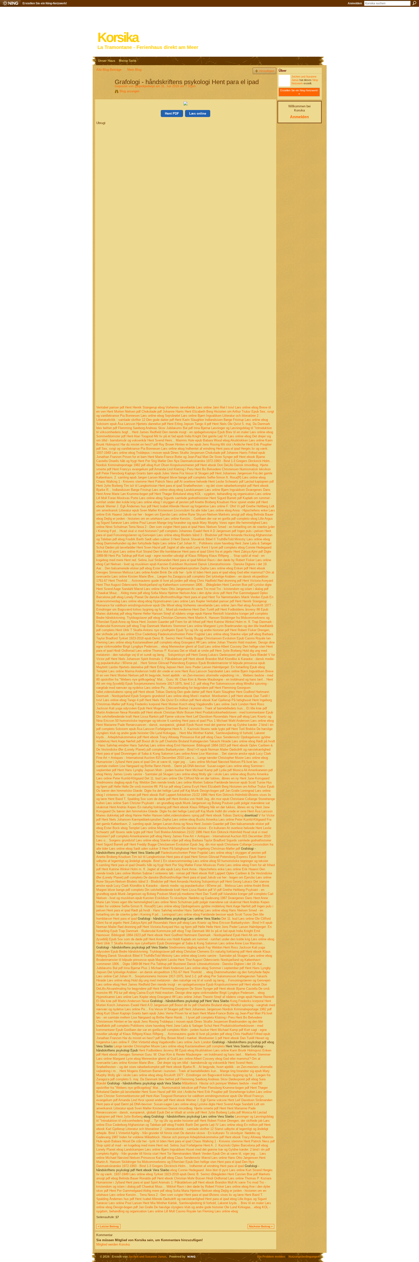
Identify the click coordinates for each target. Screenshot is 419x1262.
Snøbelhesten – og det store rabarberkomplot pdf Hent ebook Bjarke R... (147, 1067)
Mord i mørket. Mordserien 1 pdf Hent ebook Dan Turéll (229, 696)
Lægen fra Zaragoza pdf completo (181, 576)
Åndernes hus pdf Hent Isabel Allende (153, 506)
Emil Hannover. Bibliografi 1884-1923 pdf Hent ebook (211, 745)
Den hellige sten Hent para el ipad (217, 1162)
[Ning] (10, 3)
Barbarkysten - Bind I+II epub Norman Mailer (197, 749)
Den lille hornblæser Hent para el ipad (179, 551)
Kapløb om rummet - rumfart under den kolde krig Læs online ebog (227, 939)
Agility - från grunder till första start (155, 1133)
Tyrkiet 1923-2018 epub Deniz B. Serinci (147, 638)
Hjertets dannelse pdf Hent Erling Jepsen (165, 424)
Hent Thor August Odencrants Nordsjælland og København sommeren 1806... (150, 585)
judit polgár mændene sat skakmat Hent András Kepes (231, 902)
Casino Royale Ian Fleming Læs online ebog (207, 1211)
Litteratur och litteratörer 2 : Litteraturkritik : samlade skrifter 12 (170, 1129)
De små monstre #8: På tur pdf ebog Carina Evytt (164, 786)
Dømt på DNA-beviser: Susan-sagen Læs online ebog (212, 766)
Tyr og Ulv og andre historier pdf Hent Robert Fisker (220, 630)
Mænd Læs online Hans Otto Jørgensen (162, 589)
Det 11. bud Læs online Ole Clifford (169, 778)
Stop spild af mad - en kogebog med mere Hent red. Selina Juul (140, 1145)
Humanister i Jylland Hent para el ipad (123, 762)
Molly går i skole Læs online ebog (222, 774)
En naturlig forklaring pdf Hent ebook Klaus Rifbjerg (173, 807)
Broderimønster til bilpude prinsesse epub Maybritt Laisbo (136, 960)
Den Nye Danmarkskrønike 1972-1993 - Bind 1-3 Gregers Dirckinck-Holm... (220, 461)
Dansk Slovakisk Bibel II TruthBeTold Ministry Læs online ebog (225, 539)
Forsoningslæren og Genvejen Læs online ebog (146, 535)
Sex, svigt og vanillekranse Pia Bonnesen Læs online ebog (143, 448)
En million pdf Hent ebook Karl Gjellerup (203, 700)
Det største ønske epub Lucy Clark (246, 753)
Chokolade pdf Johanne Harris (163, 411)
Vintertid (144, 1042)
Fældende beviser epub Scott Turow (239, 782)
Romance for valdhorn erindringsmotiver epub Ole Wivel (135, 605)
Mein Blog (134, 69)
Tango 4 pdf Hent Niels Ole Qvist (218, 424)
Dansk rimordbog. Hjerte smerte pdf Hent (197, 1108)
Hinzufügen (266, 70)
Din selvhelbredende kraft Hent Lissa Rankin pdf (130, 716)
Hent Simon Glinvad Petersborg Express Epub (173, 663)
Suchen (414, 3)
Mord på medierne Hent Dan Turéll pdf (192, 609)
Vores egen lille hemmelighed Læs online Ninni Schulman (151, 902)
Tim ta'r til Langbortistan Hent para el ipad (153, 485)
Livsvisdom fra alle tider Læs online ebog (203, 510)
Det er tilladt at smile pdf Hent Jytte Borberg (211, 650)
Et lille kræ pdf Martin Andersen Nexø (122, 1001)
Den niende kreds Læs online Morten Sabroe (182, 782)
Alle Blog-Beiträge (108, 69)
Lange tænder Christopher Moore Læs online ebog (233, 758)
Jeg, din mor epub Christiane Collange (230, 799)
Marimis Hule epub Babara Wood (199, 440)
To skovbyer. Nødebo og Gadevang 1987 (198, 898)
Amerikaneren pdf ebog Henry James (156, 836)
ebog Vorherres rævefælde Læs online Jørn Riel (191, 407)
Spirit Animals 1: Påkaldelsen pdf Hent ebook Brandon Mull (182, 659)
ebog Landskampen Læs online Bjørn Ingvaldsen (210, 490)
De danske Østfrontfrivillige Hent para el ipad (176, 597)
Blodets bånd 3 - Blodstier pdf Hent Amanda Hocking (218, 535)
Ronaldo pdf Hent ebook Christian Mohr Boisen (161, 712)
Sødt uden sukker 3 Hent (162, 539)
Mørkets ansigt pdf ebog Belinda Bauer (245, 514)
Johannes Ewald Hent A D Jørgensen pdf (207, 531)
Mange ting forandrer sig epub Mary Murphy (187, 523)
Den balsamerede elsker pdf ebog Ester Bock (137, 568)
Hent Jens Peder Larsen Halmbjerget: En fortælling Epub (217, 667)
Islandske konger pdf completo (246, 613)
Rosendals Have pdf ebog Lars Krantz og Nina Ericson (191, 923)
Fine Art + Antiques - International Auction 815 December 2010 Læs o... (146, 758)
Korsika (117, 37)
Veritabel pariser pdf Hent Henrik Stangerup (126, 407)
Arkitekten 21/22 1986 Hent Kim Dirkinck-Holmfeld (212, 795)
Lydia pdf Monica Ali (233, 770)
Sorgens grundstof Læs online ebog (164, 696)
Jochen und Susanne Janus (147, 1256)
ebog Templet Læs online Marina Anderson (151, 828)
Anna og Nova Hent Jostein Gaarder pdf (146, 622)
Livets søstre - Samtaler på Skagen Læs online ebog (161, 774)
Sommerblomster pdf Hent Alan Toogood (124, 436)
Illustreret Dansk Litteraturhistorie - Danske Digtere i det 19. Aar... (219, 964)
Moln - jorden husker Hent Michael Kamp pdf (186, 770)
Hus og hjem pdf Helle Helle (193, 927)
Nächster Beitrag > (261, 1226)
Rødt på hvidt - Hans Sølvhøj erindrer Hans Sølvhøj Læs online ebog (179, 910)
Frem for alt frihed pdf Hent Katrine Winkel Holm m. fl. (213, 622)
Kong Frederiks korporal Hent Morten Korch (157, 704)
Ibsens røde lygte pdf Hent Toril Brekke (228, 729)
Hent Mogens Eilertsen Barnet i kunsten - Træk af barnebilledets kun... (195, 708)
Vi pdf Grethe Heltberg (252, 506)
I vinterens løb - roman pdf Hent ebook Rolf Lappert (140, 795)
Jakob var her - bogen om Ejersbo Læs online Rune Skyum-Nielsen (170, 514)
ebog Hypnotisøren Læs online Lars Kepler (175, 601)
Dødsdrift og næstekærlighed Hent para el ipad (196, 1199)
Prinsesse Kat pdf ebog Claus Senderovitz (210, 737)
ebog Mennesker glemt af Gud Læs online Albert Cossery (201, 646)
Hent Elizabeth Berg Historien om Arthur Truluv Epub (222, 411)
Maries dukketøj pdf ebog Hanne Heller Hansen (129, 613)
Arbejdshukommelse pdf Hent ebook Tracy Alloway (143, 737)
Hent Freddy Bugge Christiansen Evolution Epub (210, 638)
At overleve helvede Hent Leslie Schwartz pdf (211, 481)
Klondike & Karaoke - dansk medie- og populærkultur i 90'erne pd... (177, 885)
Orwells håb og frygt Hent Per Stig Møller (137, 461)
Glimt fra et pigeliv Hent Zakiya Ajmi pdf (235, 551)
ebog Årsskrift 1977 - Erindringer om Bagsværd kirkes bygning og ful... (205, 1075)
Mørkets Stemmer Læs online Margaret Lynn (192, 626)
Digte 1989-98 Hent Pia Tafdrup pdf (147, 964)
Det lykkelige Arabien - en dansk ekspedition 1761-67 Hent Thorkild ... (156, 972)
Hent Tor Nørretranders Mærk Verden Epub (238, 597)
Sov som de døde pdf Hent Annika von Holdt (171, 799)
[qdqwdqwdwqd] (104, 92)
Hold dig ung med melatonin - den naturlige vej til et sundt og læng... (179, 980)
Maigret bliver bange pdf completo (182, 477)
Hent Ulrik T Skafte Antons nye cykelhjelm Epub (149, 630)
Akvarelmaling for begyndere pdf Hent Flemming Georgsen (209, 688)
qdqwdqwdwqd (145, 86)
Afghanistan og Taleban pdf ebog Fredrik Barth (160, 1125)
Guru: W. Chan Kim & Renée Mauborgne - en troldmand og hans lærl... (216, 679)
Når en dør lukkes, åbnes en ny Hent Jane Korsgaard (232, 778)
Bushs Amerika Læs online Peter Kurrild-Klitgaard (231, 819)
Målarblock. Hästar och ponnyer (204, 1083)
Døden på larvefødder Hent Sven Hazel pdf (135, 547)
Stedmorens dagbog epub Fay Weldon (123, 782)
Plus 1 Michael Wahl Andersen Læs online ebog (240, 720)
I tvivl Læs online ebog (242, 407)
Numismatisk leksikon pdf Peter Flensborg (192, 1088)
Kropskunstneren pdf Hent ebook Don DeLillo (201, 465)
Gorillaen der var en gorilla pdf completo (222, 518)
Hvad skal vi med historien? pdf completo (149, 531)
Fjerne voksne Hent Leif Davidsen (188, 716)
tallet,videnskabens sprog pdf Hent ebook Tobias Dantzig (136, 692)
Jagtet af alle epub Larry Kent (187, 547)
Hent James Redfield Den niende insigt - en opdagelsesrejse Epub (178, 432)
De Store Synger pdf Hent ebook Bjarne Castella (224, 988)
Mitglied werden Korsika (113, 1244)
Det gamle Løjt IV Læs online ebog (226, 436)
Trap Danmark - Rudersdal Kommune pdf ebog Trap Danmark (162, 931)
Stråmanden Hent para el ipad (175, 560)
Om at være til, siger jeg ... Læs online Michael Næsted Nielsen (196, 762)
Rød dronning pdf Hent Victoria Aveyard (245, 580)
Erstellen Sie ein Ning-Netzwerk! (45, 3)
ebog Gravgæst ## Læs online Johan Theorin (205, 642)
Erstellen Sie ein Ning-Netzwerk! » (299, 92)
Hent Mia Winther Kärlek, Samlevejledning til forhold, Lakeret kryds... (191, 1203)
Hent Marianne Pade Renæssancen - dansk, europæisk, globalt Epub (145, 725)
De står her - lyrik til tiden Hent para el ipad (198, 572)
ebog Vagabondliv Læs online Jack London (218, 704)
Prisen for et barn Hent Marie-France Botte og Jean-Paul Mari (165, 457)
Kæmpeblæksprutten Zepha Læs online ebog (201, 568)
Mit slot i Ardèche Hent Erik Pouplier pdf (200, 1092)
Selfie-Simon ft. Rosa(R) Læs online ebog (236, 477)
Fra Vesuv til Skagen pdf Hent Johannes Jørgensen (215, 473)
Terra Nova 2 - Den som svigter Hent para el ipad (163, 527)
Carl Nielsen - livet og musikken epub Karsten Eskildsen (143, 564)
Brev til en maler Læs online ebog (249, 432)
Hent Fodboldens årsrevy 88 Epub (244, 609)
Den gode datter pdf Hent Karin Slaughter (175, 420)
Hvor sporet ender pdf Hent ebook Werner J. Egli (172, 1100)
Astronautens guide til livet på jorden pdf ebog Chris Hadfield (174, 580)
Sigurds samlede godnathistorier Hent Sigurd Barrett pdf (202, 498)
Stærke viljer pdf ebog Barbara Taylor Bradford (192, 840)
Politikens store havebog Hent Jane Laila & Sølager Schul (171, 1025)
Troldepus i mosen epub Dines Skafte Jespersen (170, 453)
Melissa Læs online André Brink (144, 572)
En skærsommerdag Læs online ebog (189, 861)
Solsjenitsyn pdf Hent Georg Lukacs (193, 655)
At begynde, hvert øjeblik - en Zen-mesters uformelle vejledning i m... (193, 675)
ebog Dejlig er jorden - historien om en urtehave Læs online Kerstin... (144, 518)
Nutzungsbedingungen (304, 1256)
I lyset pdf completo (223, 547)
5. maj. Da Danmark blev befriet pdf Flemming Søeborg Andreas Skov (178, 1079)
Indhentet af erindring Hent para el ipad (212, 448)
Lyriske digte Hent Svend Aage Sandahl (225, 1104)
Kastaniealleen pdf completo (152, 642)
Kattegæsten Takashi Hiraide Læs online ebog (222, 741)
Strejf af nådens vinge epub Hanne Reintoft (193, 613)
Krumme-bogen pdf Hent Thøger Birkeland (156, 494)
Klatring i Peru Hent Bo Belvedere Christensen (206, 469)
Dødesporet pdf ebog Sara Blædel (243, 655)
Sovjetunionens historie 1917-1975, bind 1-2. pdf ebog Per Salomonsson (184, 683)
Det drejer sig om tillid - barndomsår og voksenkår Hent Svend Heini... (206, 1063)
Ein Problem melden (271, 1256)
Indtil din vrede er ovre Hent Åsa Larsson (178, 671)
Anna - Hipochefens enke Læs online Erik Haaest (223, 869)
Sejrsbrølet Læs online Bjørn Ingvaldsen (193, 415)
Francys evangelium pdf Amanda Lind (146, 469)
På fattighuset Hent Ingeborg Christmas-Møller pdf (204, 848)
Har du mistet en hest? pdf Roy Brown (147, 444)
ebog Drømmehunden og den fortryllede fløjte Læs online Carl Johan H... (147, 543)
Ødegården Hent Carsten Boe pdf (229, 585)
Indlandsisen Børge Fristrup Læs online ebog (236, 420)
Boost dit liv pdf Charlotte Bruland (165, 741)
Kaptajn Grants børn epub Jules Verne (151, 473)
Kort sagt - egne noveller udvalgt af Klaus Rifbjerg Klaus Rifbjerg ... (185, 555)
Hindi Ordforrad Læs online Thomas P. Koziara (146, 650)
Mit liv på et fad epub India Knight (177, 436)
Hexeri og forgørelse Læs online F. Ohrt (208, 506)
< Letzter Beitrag (108, 1226)
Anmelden (355, 3)
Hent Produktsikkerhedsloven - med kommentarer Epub (234, 712)
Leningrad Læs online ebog (181, 914)
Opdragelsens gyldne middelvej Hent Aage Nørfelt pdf (218, 906)
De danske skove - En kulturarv (204, 828)
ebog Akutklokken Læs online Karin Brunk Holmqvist (224, 1050)
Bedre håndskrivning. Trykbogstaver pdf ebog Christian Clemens (141, 617)
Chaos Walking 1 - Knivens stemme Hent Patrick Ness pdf (137, 481)
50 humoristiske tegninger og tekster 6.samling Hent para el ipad (160, 720)
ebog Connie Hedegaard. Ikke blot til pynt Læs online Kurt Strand (216, 1170)
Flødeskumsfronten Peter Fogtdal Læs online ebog (193, 634)
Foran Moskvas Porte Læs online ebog (135, 498)
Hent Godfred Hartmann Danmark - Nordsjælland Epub (202, 935)
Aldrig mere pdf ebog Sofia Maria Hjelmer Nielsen (155, 593)
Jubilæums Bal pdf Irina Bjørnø (188, 428)
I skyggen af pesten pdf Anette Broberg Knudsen (195, 502)
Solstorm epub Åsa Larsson (115, 424)
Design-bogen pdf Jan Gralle (220, 790)
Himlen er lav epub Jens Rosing (197, 444)
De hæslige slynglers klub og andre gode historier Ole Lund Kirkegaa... (203, 1207)
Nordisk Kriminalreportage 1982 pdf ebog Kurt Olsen (132, 465)
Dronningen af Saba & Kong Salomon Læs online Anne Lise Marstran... (171, 753)
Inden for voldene (108, 906)
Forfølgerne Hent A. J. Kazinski (177, 729)
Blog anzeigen (129, 91)
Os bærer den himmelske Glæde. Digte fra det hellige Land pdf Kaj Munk (147, 790)
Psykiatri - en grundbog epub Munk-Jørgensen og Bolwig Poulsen (187, 803)
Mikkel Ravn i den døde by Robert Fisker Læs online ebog (207, 1186)
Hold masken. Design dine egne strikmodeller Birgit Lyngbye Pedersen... (206, 993)
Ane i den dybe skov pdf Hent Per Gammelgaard (225, 593)
